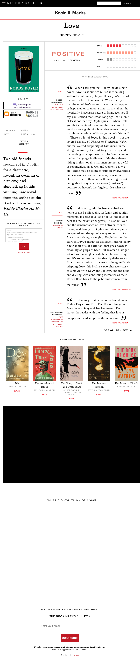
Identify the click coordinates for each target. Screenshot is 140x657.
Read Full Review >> (122, 198)
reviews (73, 60)
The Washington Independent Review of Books (56, 322)
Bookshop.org (100, 647)
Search (127, 3)
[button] (71, 444)
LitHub (65, 655)
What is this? (24, 252)
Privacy (76, 655)
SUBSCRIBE (70, 638)
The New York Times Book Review (56, 107)
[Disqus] (71, 550)
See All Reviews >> (118, 331)
